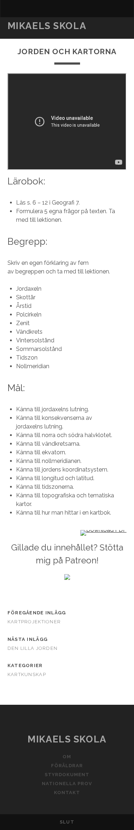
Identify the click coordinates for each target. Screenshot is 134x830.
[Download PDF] (103, 529)
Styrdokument (67, 774)
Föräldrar (67, 765)
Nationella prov (67, 783)
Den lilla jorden (33, 648)
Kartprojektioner (34, 621)
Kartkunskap (27, 674)
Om (67, 756)
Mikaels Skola (47, 25)
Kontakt (67, 792)
